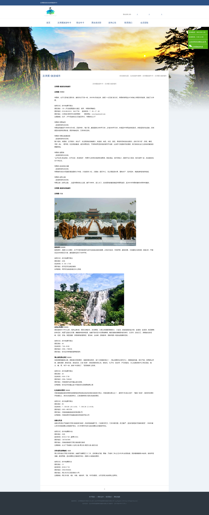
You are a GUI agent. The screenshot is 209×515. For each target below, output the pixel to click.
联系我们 (128, 23)
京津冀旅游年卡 (64, 23)
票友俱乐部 (96, 23)
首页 (48, 23)
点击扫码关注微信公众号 (197, 42)
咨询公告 (112, 23)
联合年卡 (80, 23)
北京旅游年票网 (135, 76)
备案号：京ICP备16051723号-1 (117, 503)
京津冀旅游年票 (197, 46)
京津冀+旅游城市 (51, 75)
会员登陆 (144, 23)
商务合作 (101, 497)
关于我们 (92, 497)
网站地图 (117, 497)
